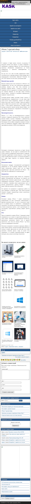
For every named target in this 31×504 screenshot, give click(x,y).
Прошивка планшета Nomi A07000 (16, 432)
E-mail (3, 384)
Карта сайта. (15, 20)
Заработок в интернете (15, 26)
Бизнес (15, 42)
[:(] (5, 360)
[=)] (1, 360)
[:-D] (10, 360)
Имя (3, 381)
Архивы (3, 498)
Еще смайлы (23, 359)
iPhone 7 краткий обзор (10, 49)
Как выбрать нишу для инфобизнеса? (10, 486)
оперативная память (13, 346)
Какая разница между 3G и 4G (16, 437)
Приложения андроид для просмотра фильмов (12, 406)
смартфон (21, 346)
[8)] (3, 360)
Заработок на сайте (15, 28)
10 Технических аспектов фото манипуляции (12, 482)
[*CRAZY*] (19, 360)
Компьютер (15, 34)
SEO (15, 23)
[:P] (8, 360)
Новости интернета (15, 45)
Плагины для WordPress (15, 40)
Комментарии (24, 51)
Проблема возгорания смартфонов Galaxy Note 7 (13, 355)
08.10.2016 (10, 51)
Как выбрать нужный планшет (22, 357)
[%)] (18, 360)
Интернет (15, 31)
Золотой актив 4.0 (6, 484)
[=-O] (12, 360)
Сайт (3, 388)
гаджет (6, 346)
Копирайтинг (15, 37)
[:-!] (14, 360)
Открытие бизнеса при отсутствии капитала (12, 415)
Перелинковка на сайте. (7, 491)
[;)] (7, 360)
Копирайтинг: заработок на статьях (17, 440)
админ (4, 51)
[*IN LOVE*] (16, 360)
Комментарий (5, 369)
